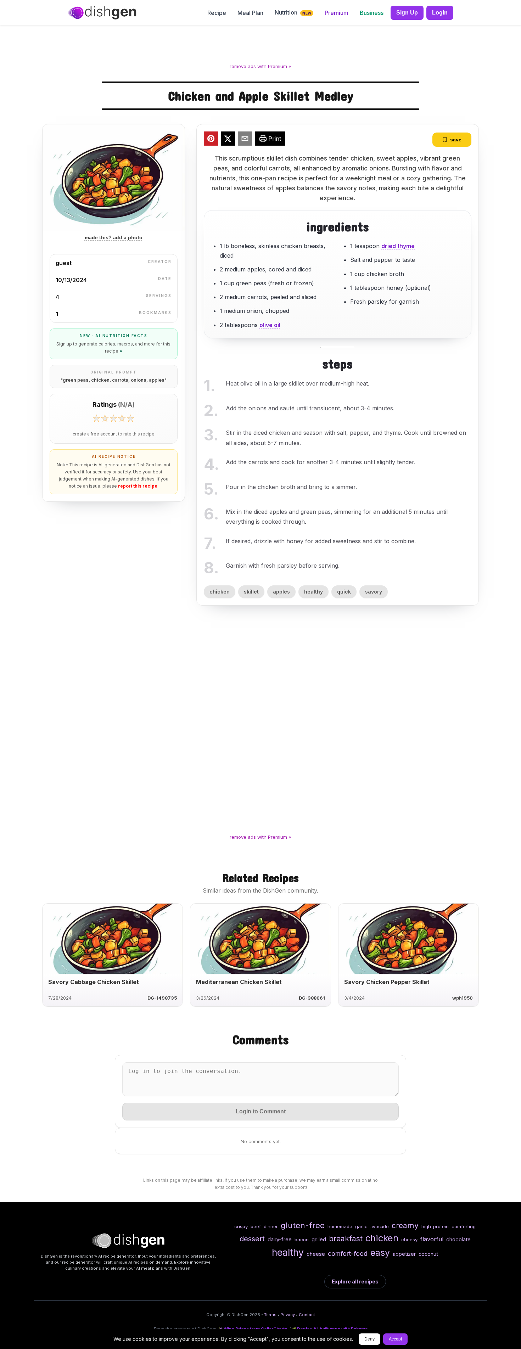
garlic (361, 1226)
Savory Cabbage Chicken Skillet (93, 981)
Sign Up (407, 13)
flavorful (431, 1239)
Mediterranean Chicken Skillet (239, 981)
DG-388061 (312, 998)
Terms (270, 1314)
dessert (252, 1238)
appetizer (404, 1254)
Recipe (216, 12)
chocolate (458, 1239)
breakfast (346, 1238)
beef (256, 1226)
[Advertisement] (260, 46)
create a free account (95, 434)
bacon (302, 1239)
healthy (313, 592)
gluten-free (303, 1225)
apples (281, 592)
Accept (395, 1339)
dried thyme (398, 245)
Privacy (287, 1314)
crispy (241, 1226)
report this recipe (137, 486)
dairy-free (280, 1239)
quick (344, 592)
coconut (428, 1254)
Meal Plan (250, 12)
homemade (339, 1226)
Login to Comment (261, 1111)
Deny (369, 1339)
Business (371, 12)
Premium (336, 12)
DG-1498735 (162, 998)
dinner (271, 1226)
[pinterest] (211, 139)
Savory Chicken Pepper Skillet (387, 981)
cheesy (409, 1239)
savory (373, 592)
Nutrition (293, 12)
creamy (405, 1225)
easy (380, 1252)
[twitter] (228, 139)
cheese (316, 1253)
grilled (319, 1239)
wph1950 (462, 998)
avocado (379, 1226)
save (455, 139)
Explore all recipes (355, 1281)
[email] (245, 139)
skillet (251, 592)
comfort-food (348, 1253)
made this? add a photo (113, 237)
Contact (307, 1314)
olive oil (269, 324)
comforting (464, 1226)
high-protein (435, 1226)
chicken (219, 592)
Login (440, 13)
